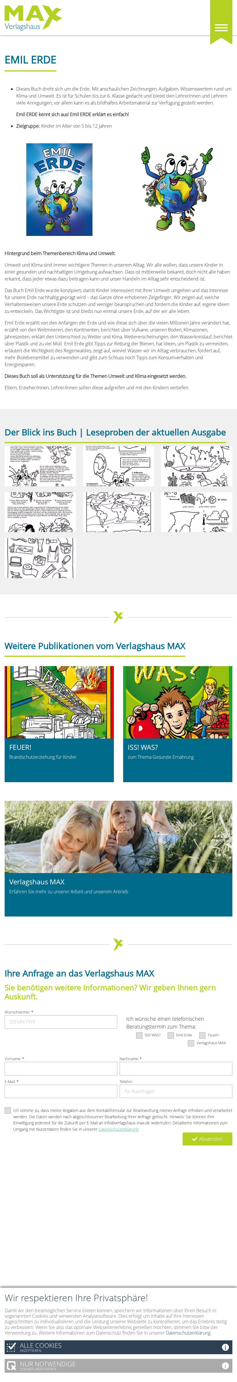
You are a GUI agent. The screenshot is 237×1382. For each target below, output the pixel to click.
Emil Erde (184, 1035)
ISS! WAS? (152, 1035)
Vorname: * (14, 1058)
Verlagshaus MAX (211, 1042)
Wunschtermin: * (19, 1012)
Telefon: (126, 1081)
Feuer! (213, 1035)
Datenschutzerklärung (118, 1129)
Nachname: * (131, 1058)
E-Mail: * (11, 1081)
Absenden (210, 1138)
